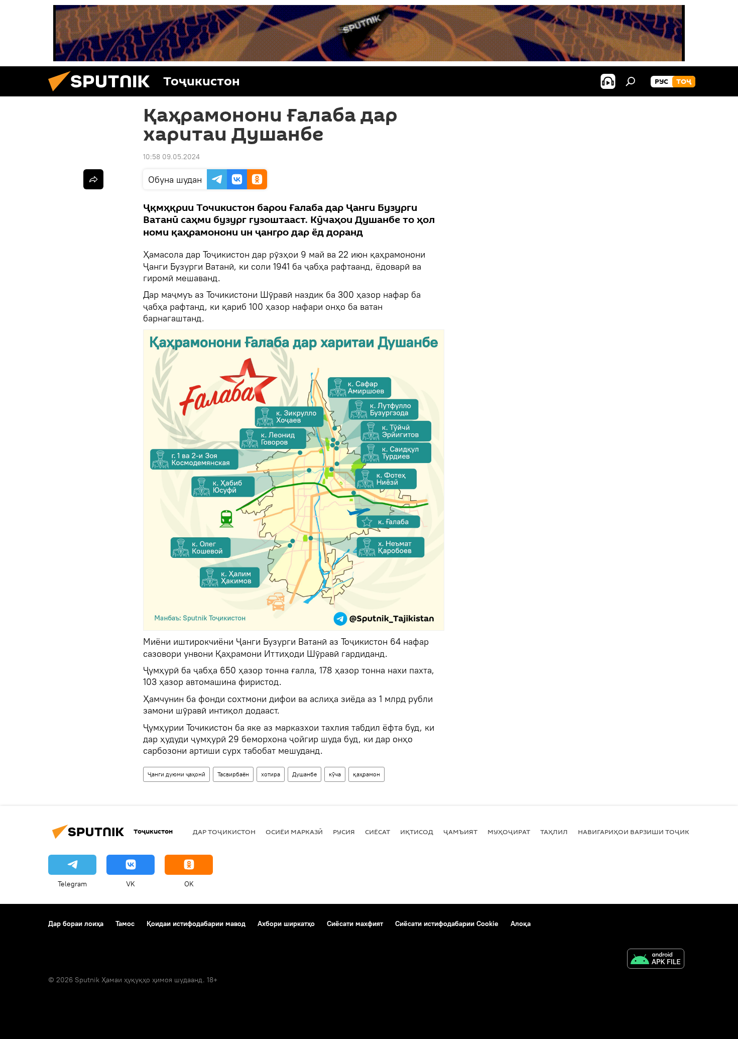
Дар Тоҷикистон (224, 831)
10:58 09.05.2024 (171, 156)
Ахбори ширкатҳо (286, 923)
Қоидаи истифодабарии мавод (196, 923)
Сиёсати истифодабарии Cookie (447, 923)
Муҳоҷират (508, 831)
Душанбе (304, 774)
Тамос (125, 923)
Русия (344, 831)
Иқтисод (416, 831)
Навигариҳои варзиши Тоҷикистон (645, 831)
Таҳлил (554, 831)
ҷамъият (460, 831)
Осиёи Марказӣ (294, 831)
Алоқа (521, 923)
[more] (93, 179)
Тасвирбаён (233, 774)
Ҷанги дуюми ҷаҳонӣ (176, 774)
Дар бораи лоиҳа (75, 923)
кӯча (335, 774)
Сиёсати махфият (355, 923)
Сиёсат (377, 831)
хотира (270, 774)
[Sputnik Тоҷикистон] (103, 93)
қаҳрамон (366, 774)
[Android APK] (656, 960)
